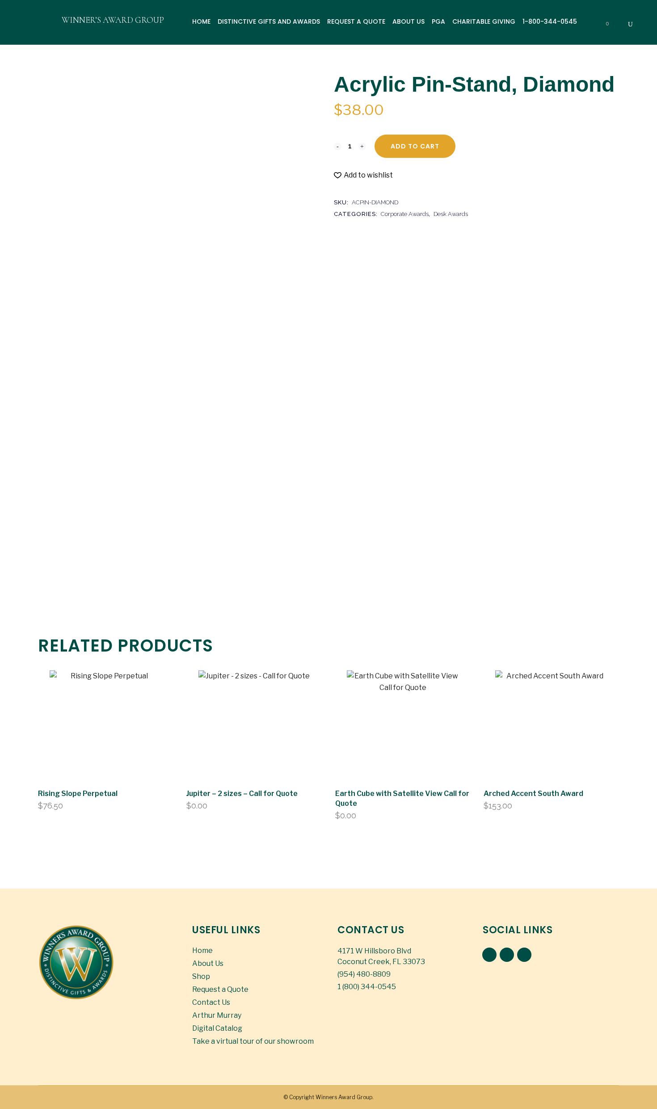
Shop (201, 976)
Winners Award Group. (345, 1097)
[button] (363, 175)
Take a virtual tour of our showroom (253, 1041)
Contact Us (211, 1002)
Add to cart (415, 146)
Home (202, 950)
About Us (207, 963)
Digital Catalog (217, 1028)
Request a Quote (220, 989)
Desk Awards (451, 214)
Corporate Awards (405, 214)
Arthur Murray (216, 1015)
